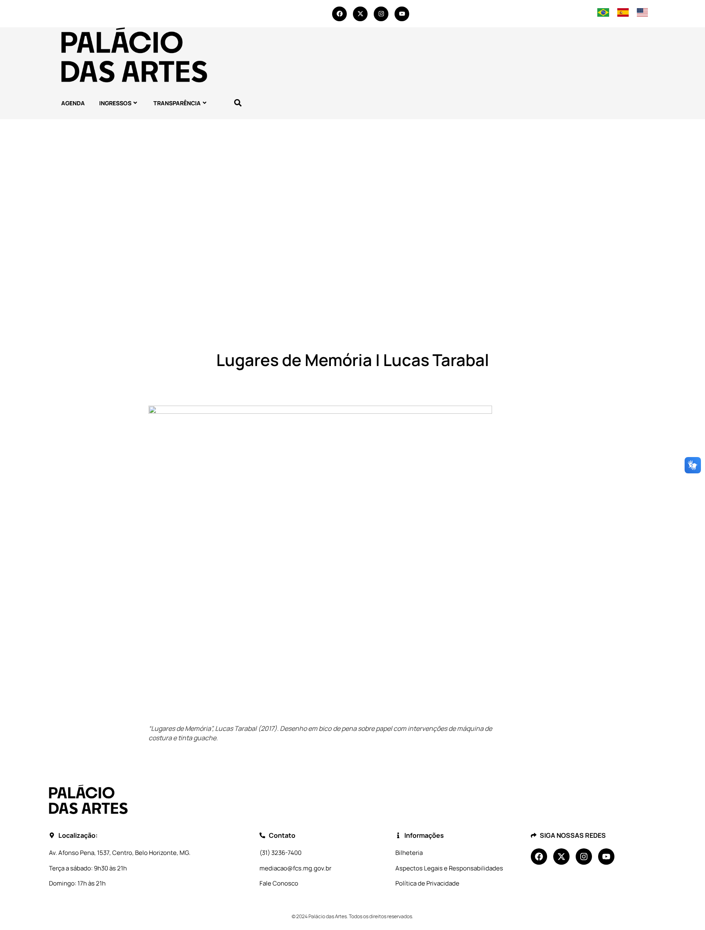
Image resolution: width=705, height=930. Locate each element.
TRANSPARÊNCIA (177, 103)
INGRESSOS (115, 103)
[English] (642, 14)
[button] (237, 103)
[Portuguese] (603, 14)
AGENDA (73, 103)
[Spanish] (623, 14)
